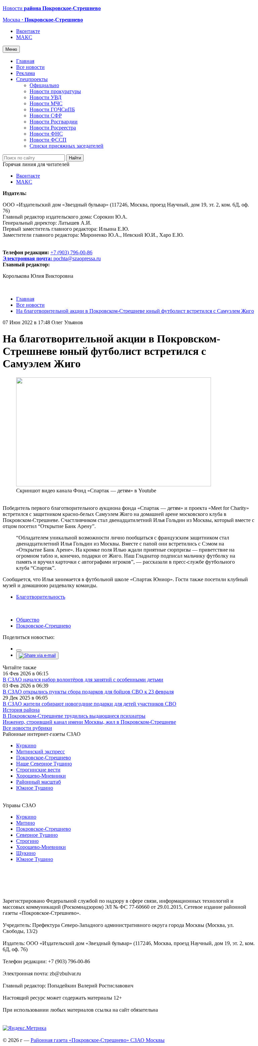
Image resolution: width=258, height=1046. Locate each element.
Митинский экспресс (40, 751)
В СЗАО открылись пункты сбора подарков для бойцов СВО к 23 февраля (88, 692)
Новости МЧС (46, 103)
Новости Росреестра (53, 127)
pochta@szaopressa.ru (77, 258)
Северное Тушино (37, 835)
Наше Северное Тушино (44, 764)
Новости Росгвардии (54, 121)
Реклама (25, 73)
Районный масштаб (38, 782)
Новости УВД (45, 97)
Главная (25, 61)
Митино (25, 823)
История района (21, 710)
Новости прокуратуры (55, 91)
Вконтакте (28, 31)
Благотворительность (40, 597)
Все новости (30, 67)
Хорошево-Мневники (41, 776)
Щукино (26, 853)
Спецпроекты (32, 79)
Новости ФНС (46, 134)
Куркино (26, 745)
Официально (44, 85)
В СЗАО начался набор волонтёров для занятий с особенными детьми (83, 679)
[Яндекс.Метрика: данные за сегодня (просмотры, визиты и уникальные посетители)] (24, 1028)
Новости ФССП (48, 140)
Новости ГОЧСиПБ (52, 109)
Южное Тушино (34, 788)
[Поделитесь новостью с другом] (37, 655)
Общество (27, 620)
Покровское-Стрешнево (43, 626)
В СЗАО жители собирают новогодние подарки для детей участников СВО (89, 704)
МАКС (24, 37)
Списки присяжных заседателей (66, 146)
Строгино (27, 841)
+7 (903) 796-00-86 (47, 255)
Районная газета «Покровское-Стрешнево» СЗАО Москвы (98, 1040)
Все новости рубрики (27, 728)
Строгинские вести (38, 770)
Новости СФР (46, 115)
